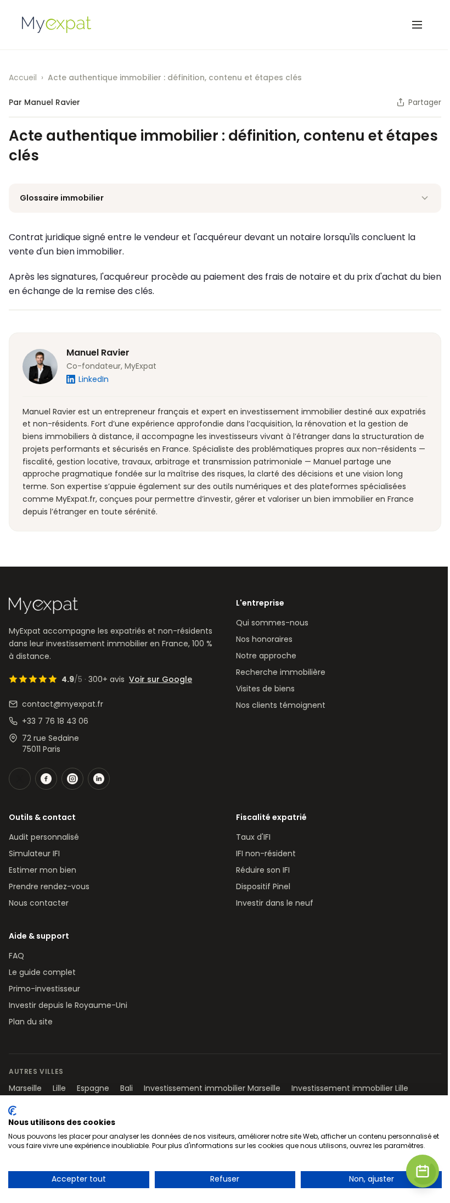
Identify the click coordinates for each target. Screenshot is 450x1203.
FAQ (16, 955)
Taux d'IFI (253, 836)
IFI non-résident (266, 853)
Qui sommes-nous (272, 622)
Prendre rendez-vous (49, 886)
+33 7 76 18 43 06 (55, 721)
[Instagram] (72, 779)
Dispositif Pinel (263, 886)
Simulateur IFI (34, 853)
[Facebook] (46, 779)
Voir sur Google (160, 679)
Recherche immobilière (280, 672)
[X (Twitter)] (20, 779)
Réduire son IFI (263, 869)
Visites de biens (265, 688)
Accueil (23, 77)
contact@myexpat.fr (62, 703)
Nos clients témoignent (280, 705)
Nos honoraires (264, 639)
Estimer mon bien (42, 869)
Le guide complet (42, 972)
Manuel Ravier (98, 352)
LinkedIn (93, 379)
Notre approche (266, 655)
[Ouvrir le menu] (417, 25)
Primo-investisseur (44, 988)
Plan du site (31, 1021)
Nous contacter (39, 902)
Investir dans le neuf (274, 902)
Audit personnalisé (44, 836)
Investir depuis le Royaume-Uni (68, 1005)
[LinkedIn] (99, 779)
